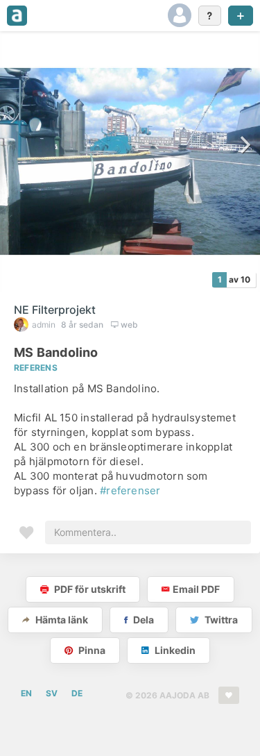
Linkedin (174, 650)
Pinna (90, 650)
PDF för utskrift (88, 589)
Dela (142, 619)
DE (77, 693)
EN (26, 693)
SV (52, 693)
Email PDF (196, 589)
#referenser (130, 490)
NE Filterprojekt (55, 310)
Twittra (220, 619)
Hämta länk (60, 619)
